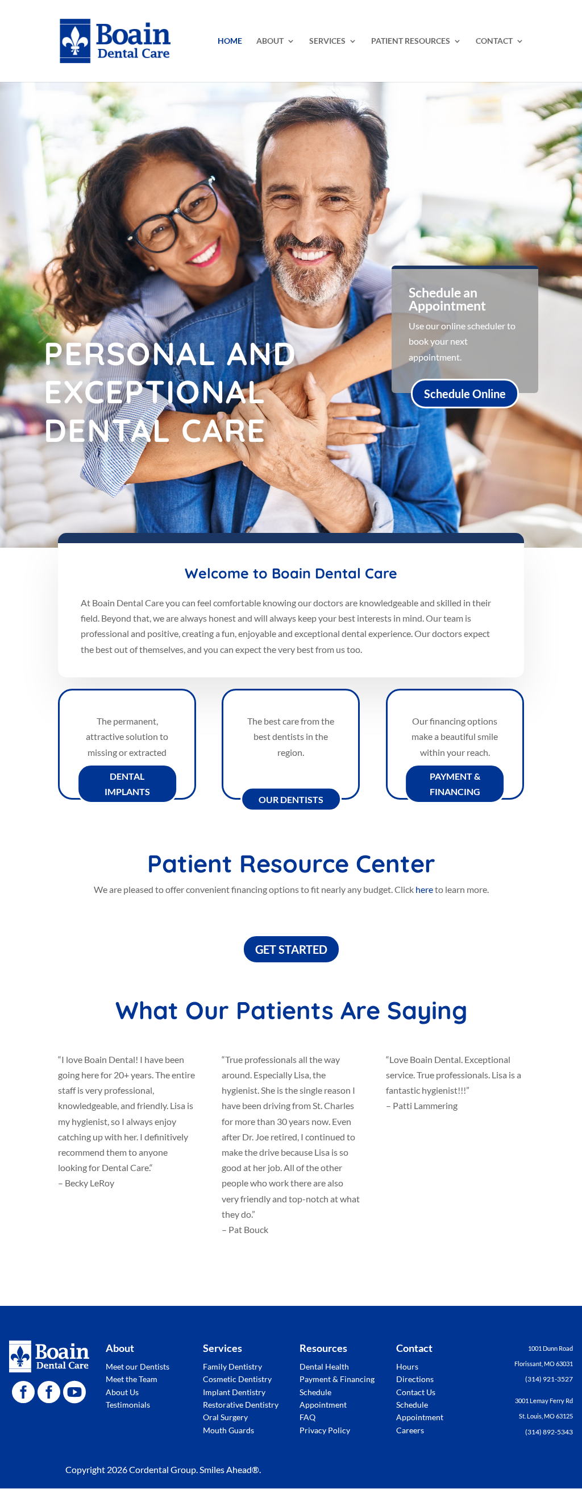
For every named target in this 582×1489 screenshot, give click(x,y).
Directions (415, 1379)
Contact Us (415, 1392)
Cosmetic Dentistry (237, 1379)
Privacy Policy (325, 1430)
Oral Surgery (225, 1417)
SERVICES (327, 41)
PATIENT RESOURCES (410, 41)
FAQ (307, 1417)
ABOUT (270, 41)
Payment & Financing (455, 784)
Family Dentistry (232, 1366)
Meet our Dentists (137, 1366)
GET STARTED (291, 949)
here (424, 889)
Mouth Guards (228, 1430)
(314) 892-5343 (549, 1432)
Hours (407, 1366)
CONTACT (494, 41)
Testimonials (128, 1404)
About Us (122, 1392)
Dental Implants (127, 784)
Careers (410, 1430)
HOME (230, 41)
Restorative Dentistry (240, 1404)
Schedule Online (465, 393)
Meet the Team (131, 1379)
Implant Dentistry (234, 1392)
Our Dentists (291, 799)
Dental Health (324, 1366)
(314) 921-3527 (549, 1379)
